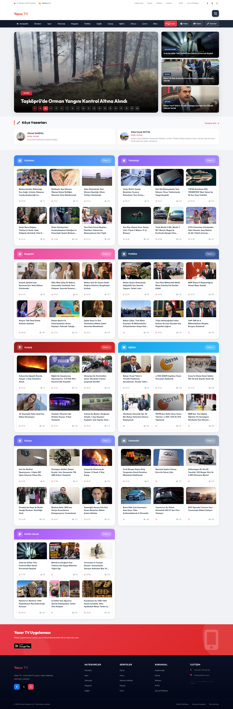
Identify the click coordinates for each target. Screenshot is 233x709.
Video (185, 23)
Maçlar (123, 685)
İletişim (169, 3)
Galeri (198, 23)
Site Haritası (214, 704)
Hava (122, 675)
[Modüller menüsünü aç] (215, 13)
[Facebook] (207, 3)
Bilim (155, 23)
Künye (150, 3)
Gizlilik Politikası (182, 704)
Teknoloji (61, 23)
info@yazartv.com (201, 675)
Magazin (74, 23)
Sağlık (99, 23)
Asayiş (110, 23)
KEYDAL (204, 681)
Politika (87, 23)
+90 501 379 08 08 (202, 670)
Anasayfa (24, 23)
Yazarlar (213, 23)
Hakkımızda (139, 3)
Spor (49, 23)
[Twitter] (212, 3)
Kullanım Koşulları (199, 704)
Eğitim (122, 23)
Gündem (37, 23)
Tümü (105, 160)
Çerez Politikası (193, 3)
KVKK (181, 3)
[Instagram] (217, 3)
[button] (153, 72)
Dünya (133, 23)
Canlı (173, 23)
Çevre (144, 23)
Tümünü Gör (210, 123)
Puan (122, 690)
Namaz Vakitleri (126, 680)
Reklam (159, 3)
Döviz (122, 670)
